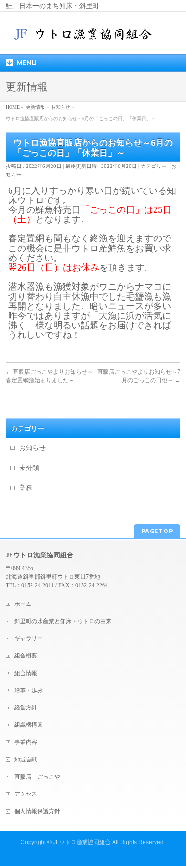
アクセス (25, 794)
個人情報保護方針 (37, 811)
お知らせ (32, 447)
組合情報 (25, 673)
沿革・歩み (28, 690)
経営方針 (25, 707)
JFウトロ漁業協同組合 (82, 842)
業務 (25, 487)
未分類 (29, 467)
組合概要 (25, 655)
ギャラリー (28, 638)
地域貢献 (25, 759)
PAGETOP (157, 530)
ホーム (22, 604)
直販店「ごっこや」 (40, 776)
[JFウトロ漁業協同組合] (84, 38)
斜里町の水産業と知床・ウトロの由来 (63, 621)
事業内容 (25, 742)
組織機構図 (28, 724)
